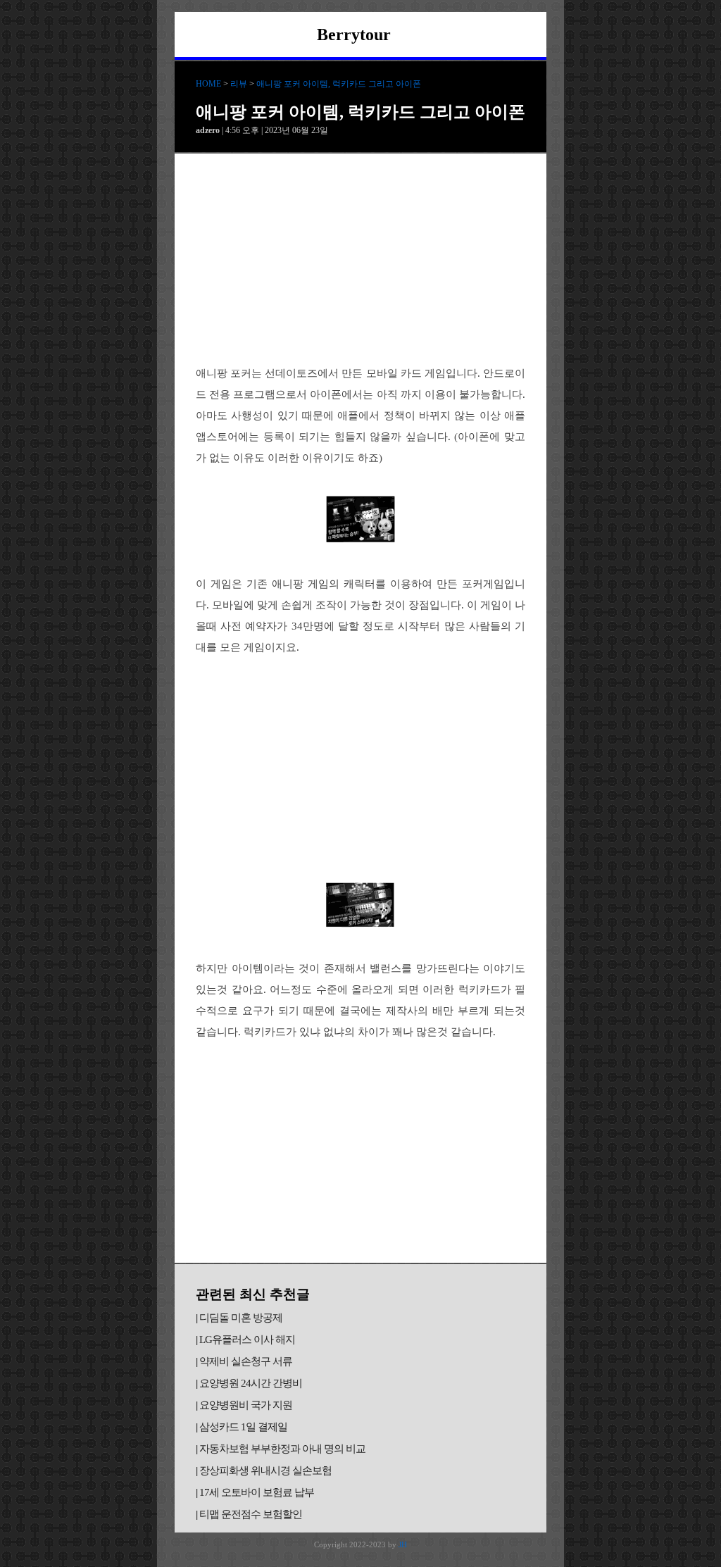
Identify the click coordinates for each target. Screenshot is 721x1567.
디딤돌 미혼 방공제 (240, 1317)
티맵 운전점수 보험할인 (250, 1514)
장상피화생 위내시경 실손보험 (265, 1470)
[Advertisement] (360, 259)
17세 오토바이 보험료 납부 (256, 1492)
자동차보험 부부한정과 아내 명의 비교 (282, 1448)
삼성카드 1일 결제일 (243, 1426)
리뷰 (238, 84)
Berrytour (354, 34)
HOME (208, 84)
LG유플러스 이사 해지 (247, 1339)
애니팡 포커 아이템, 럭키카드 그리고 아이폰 (338, 84)
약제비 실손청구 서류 (245, 1361)
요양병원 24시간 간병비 (250, 1383)
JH (403, 1544)
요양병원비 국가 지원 (245, 1405)
